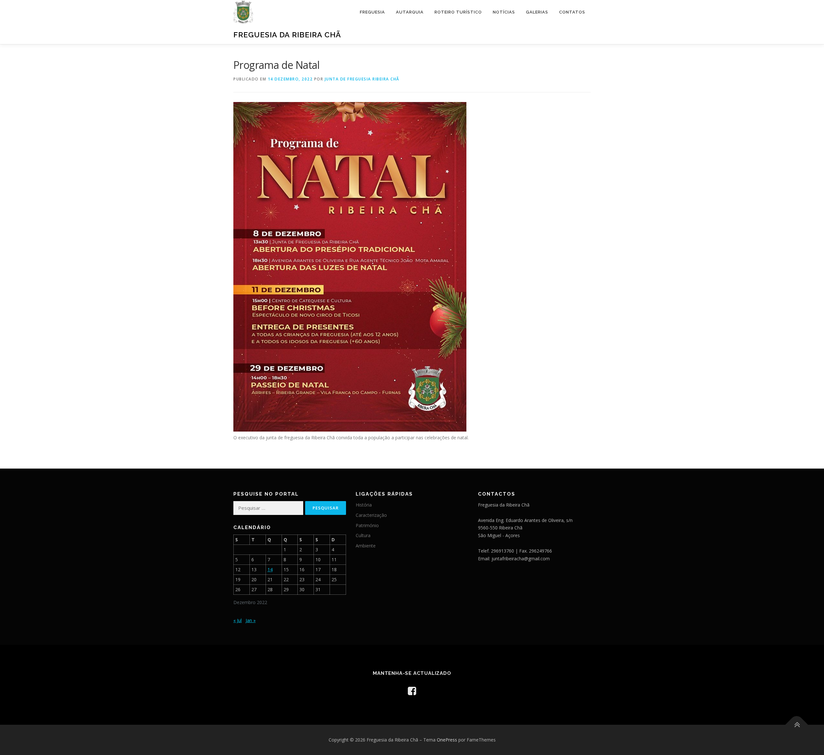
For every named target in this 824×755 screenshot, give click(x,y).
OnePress (447, 740)
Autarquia (410, 12)
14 (270, 569)
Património (367, 525)
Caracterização (371, 515)
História (364, 505)
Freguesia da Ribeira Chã (287, 34)
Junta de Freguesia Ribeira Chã (362, 79)
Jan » (251, 620)
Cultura (363, 535)
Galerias (537, 12)
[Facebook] (412, 690)
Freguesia (372, 12)
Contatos (572, 12)
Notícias (504, 12)
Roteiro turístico (458, 12)
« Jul (237, 620)
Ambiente (366, 546)
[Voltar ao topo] (796, 724)
